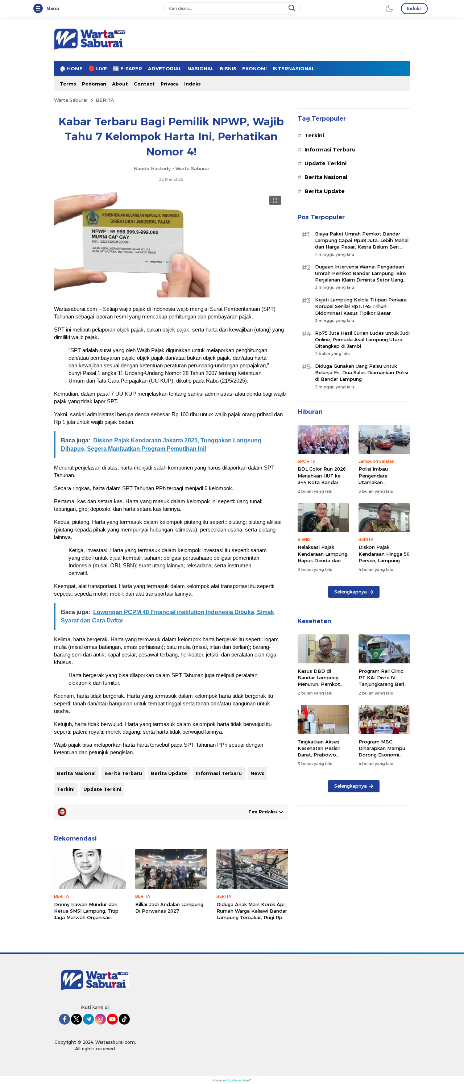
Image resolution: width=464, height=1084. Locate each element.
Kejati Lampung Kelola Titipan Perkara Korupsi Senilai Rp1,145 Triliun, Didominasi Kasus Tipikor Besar (361, 306)
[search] (292, 8)
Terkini (66, 789)
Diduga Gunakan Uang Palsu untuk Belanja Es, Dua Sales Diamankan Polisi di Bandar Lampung (361, 372)
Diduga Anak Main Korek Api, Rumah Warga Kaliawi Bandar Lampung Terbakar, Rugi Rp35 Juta (252, 914)
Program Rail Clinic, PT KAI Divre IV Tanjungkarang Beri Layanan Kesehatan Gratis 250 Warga (382, 684)
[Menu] (39, 8)
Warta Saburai (70, 100)
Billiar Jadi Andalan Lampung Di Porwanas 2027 (169, 907)
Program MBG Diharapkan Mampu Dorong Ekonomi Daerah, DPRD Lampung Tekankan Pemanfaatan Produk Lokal (384, 761)
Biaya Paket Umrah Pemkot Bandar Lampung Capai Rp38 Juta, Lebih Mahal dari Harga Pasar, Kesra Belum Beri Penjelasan (362, 244)
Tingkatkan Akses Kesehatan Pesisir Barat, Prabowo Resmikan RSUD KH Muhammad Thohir (321, 755)
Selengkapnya (350, 592)
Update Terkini (102, 789)
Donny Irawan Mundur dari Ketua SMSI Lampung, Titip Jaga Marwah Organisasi (86, 910)
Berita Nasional (76, 773)
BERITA (105, 100)
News (257, 773)
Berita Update (169, 773)
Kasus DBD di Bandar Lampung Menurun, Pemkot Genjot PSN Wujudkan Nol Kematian (319, 687)
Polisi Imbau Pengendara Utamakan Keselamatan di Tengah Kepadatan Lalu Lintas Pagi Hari (382, 485)
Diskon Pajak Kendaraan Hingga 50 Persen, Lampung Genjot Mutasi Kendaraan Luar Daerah (384, 563)
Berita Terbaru (123, 773)
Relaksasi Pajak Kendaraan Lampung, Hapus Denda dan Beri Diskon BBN (323, 557)
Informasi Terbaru (219, 773)
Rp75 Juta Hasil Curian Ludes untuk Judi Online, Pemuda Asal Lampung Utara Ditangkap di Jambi (362, 339)
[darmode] (389, 8)
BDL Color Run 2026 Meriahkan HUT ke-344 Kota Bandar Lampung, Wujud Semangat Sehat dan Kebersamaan (323, 485)
